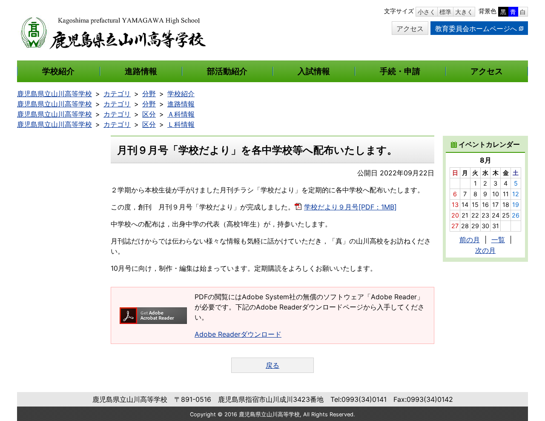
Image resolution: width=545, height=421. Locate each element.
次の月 (485, 250)
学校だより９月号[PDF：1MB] (350, 207)
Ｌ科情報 (181, 124)
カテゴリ (117, 93)
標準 (445, 11)
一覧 (498, 239)
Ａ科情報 (181, 114)
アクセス (410, 28)
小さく (427, 11)
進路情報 (181, 104)
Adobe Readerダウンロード (238, 334)
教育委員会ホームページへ (476, 28)
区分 (149, 114)
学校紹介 (181, 93)
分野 (149, 93)
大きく (464, 11)
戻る (272, 365)
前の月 (469, 239)
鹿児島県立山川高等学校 (54, 93)
